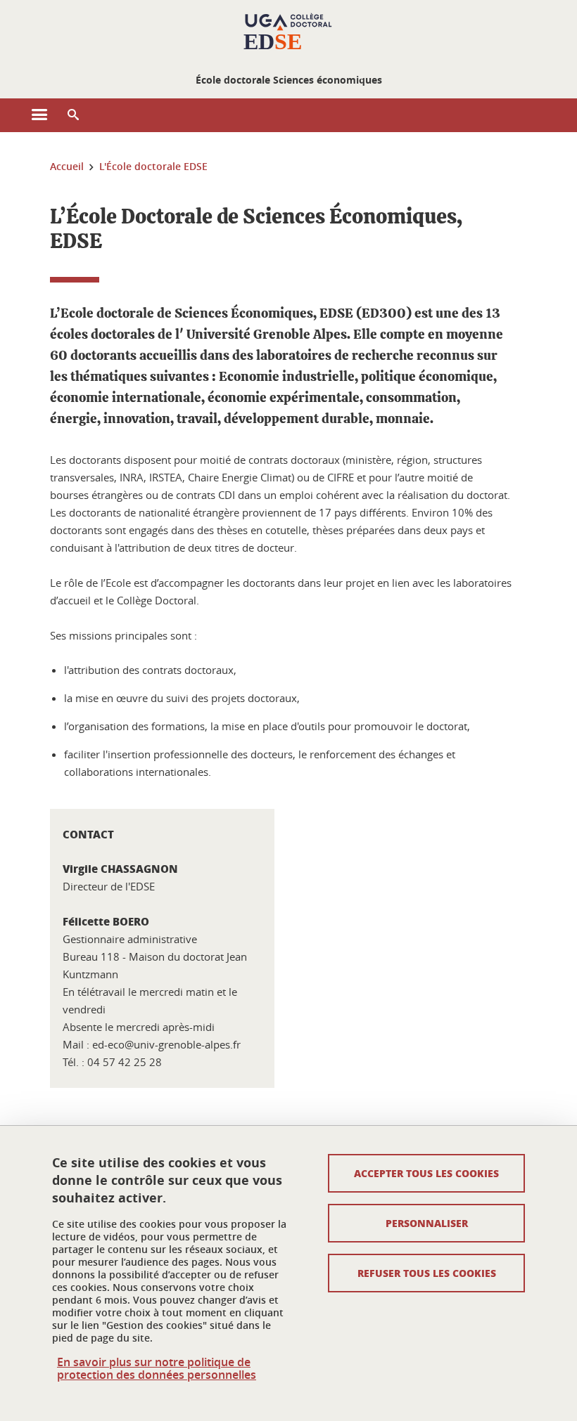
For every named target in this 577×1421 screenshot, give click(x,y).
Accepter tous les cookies (426, 1173)
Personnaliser (427, 1223)
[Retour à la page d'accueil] (288, 33)
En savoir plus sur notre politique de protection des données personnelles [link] (156, 1368)
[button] (73, 115)
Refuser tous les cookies (426, 1273)
